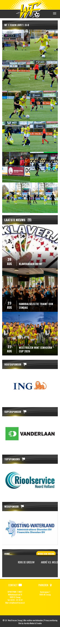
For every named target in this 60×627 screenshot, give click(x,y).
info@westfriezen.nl (17, 602)
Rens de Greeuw (21, 562)
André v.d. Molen (44, 562)
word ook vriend (46, 553)
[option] (30, 386)
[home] (30, 9)
